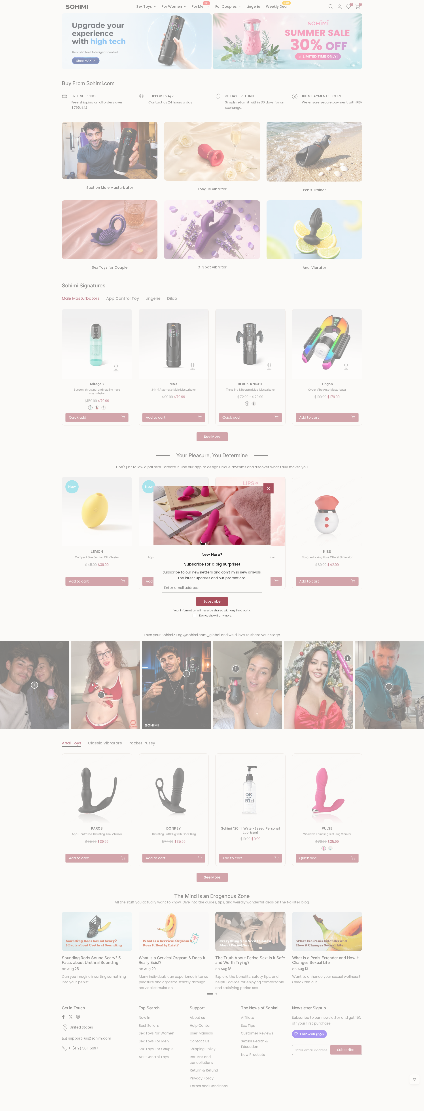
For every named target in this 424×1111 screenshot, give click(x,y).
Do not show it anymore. (215, 615)
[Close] (268, 488)
